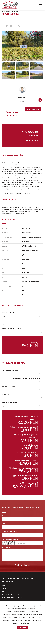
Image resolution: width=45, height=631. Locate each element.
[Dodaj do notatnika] (15, 26)
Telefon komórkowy (10, 532)
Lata (3, 321)
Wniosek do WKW (8, 387)
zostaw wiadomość (33, 109)
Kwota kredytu (8, 313)
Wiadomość (6, 548)
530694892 (12, 115)
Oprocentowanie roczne (12, 329)
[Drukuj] (7, 26)
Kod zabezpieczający (10, 540)
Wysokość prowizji (9, 403)
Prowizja (5, 395)
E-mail (4, 524)
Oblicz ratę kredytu (32, 140)
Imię (3, 516)
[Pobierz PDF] (11, 26)
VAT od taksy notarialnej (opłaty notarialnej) (21, 379)
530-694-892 (13, 112)
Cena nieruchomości (10, 371)
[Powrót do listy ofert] (3, 26)
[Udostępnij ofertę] (19, 26)
